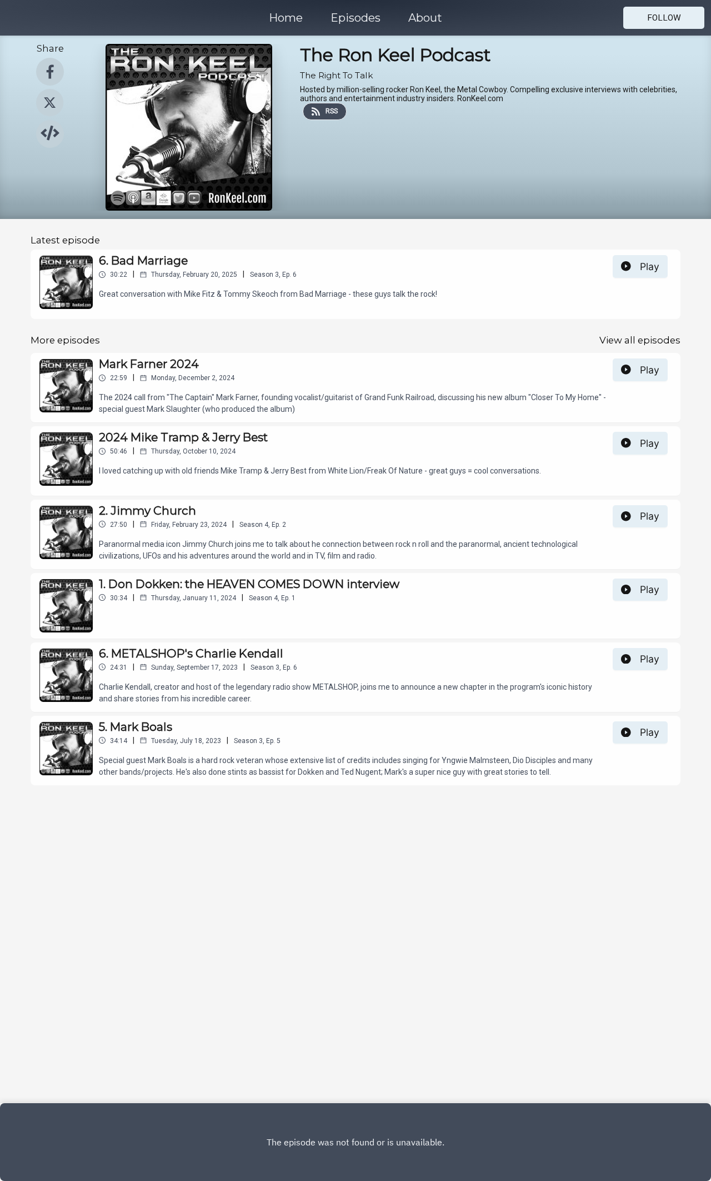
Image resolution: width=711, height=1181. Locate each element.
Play (649, 266)
